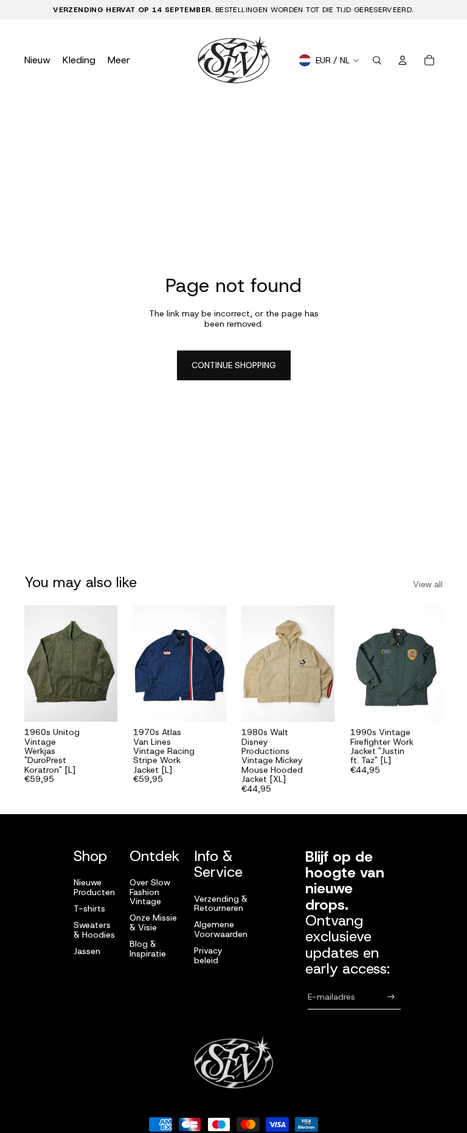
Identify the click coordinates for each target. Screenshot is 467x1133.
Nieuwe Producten (94, 887)
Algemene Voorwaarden (220, 929)
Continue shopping (234, 365)
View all (428, 585)
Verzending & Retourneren (220, 903)
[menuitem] (119, 60)
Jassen (87, 951)
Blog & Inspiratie (148, 948)
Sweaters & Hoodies (94, 929)
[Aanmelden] (391, 997)
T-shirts (89, 908)
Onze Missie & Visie (153, 922)
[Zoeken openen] (377, 60)
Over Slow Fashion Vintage (150, 892)
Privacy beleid (208, 955)
